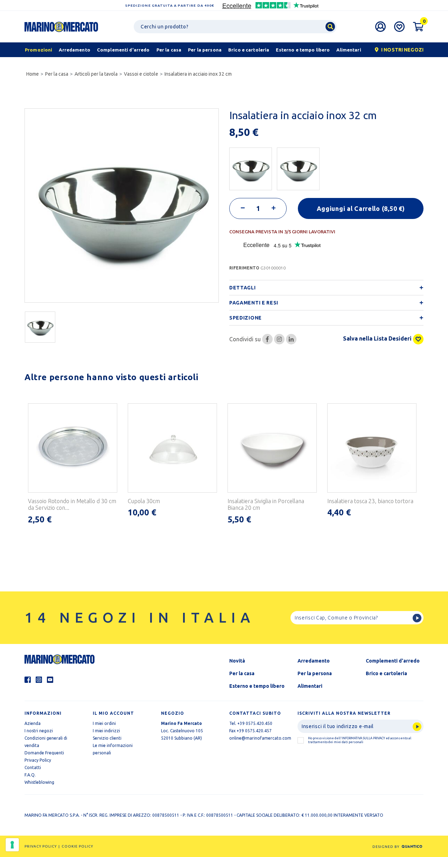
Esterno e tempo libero (257, 686)
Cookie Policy (77, 846)
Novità (237, 661)
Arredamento (314, 661)
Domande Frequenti (44, 752)
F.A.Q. (30, 775)
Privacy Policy (37, 760)
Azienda (32, 723)
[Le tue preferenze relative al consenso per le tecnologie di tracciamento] (12, 844)
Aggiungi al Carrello (361, 208)
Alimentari (310, 686)
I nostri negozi (38, 730)
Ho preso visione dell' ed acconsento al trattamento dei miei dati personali (359, 740)
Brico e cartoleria (386, 673)
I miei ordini (104, 723)
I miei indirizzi (106, 730)
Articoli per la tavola (96, 74)
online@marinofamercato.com (260, 738)
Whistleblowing (39, 782)
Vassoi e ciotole (141, 74)
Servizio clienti (107, 738)
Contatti (32, 767)
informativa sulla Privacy (363, 738)
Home (32, 74)
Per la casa (56, 74)
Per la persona (315, 673)
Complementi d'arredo (393, 661)
